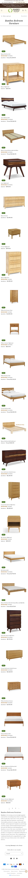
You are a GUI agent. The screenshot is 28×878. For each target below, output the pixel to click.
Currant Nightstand (5, 246)
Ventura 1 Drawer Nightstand (7, 799)
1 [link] (9, 808)
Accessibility (19, 873)
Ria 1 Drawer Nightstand (6, 537)
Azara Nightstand (5, 183)
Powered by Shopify (15, 869)
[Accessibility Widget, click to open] (26, 871)
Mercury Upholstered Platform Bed (8, 766)
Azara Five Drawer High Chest (7, 635)
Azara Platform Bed (5, 117)
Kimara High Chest (5, 277)
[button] (1, 10)
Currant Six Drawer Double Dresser (9, 668)
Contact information (11, 873)
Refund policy (23, 869)
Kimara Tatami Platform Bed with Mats (9, 150)
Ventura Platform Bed (6, 733)
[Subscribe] (21, 853)
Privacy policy (7, 871)
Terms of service (14, 871)
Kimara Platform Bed (5, 54)
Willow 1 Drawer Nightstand (7, 343)
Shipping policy (22, 871)
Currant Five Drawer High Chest (8, 504)
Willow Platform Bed (5, 375)
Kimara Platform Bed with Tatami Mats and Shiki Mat (12, 602)
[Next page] (18, 808)
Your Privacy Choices (15, 875)
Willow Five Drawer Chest (6, 310)
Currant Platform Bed (6, 408)
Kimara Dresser (4, 215)
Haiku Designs (8, 869)
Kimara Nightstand (5, 86)
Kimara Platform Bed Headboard (8, 441)
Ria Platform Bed (5, 570)
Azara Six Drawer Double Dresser (8, 472)
